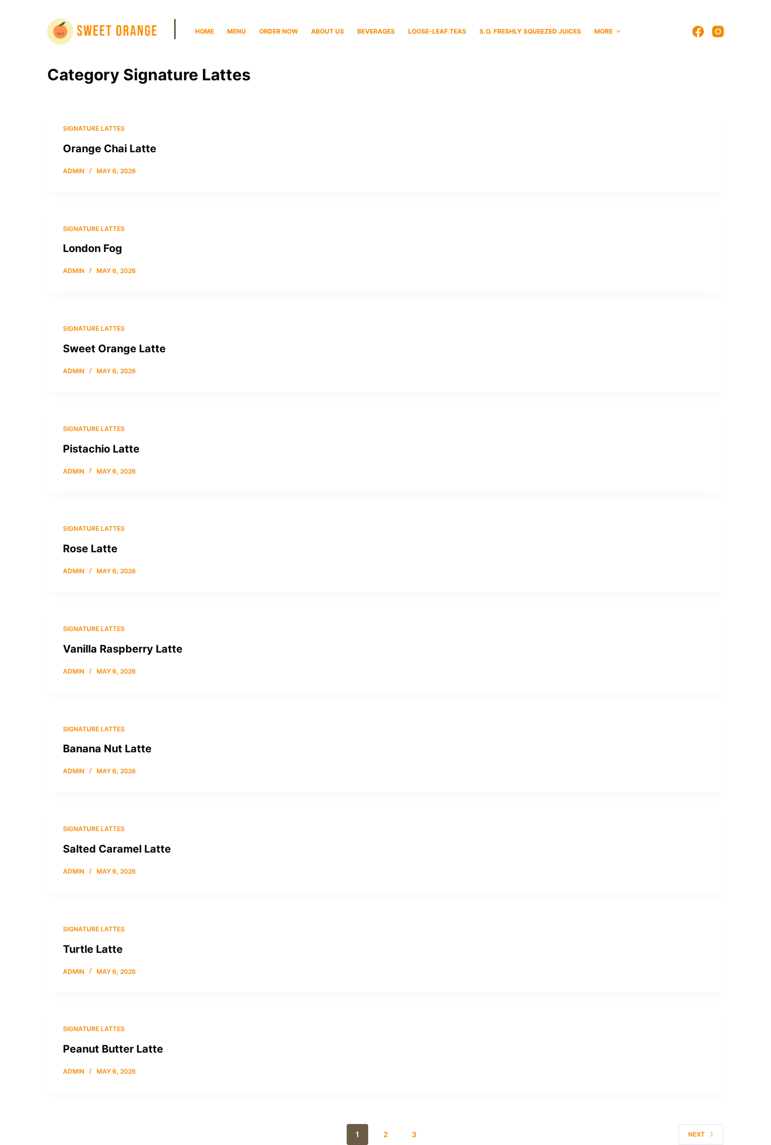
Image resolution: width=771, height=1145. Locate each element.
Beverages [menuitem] (376, 31)
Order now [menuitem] (278, 31)
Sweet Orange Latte (114, 348)
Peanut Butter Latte (113, 1049)
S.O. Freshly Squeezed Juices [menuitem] (530, 31)
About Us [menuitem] (327, 31)
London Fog (92, 248)
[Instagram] (718, 31)
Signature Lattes (94, 128)
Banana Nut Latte (107, 748)
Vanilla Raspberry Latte (123, 649)
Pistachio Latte (101, 449)
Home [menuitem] (204, 31)
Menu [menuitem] (236, 31)
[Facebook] (698, 31)
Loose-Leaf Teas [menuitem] (437, 31)
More (603, 31)
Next (696, 1134)
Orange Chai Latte (109, 148)
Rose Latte (90, 548)
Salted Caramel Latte (117, 849)
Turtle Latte (93, 949)
